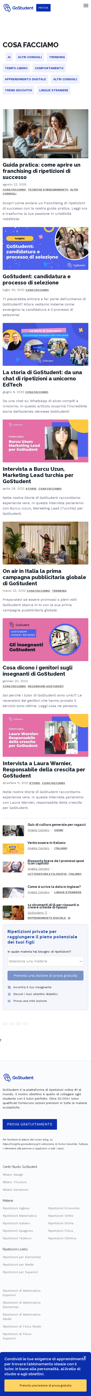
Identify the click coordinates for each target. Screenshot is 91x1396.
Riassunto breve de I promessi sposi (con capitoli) (56, 862)
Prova (43, 7)
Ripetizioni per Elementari (22, 1257)
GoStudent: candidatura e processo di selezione (37, 279)
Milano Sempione (15, 1189)
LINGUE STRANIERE (68, 892)
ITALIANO (60, 848)
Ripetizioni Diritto (61, 1215)
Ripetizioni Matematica (20, 1215)
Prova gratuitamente (30, 1124)
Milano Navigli (13, 1174)
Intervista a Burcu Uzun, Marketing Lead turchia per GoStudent (38, 475)
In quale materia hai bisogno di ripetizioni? (39, 951)
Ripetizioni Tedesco (17, 1238)
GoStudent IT (37, 912)
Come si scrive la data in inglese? (54, 887)
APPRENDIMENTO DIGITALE (47, 917)
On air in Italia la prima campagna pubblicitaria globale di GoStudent (44, 577)
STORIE (31, 488)
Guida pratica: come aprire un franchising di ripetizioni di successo (41, 171)
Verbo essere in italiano (46, 843)
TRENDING (59, 590)
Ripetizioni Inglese (16, 1208)
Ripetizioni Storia (60, 1223)
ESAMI (58, 830)
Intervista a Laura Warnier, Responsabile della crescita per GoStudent (44, 769)
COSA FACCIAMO (14, 189)
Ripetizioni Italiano (16, 1223)
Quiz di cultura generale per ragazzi (57, 824)
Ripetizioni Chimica (62, 1238)
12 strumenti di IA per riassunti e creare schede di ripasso (53, 906)
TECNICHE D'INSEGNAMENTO (48, 189)
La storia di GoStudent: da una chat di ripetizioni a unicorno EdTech (42, 378)
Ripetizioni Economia (63, 1208)
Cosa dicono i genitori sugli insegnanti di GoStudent (37, 670)
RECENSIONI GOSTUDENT (46, 686)
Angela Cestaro (38, 830)
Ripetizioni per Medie (18, 1264)
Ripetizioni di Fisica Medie (22, 1326)
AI (69, 917)
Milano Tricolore (15, 1182)
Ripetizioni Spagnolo (18, 1230)
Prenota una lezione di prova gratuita (45, 975)
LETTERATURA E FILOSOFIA (47, 873)
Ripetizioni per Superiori (20, 1272)
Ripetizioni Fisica (60, 1230)
